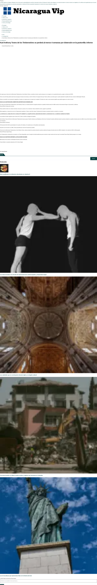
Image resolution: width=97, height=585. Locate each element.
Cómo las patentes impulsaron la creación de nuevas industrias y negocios (42, 4)
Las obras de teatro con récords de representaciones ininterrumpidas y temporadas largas (23, 274)
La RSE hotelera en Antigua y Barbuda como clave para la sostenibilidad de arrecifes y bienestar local (20, 2)
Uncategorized (3, 40)
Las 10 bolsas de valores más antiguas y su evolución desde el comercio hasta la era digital (59, 2)
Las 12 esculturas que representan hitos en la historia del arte (16, 575)
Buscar (93, 158)
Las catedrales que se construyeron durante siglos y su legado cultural (18, 375)
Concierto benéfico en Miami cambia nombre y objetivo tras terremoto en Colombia (21, 475)
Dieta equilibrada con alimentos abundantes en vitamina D (15, 4)
